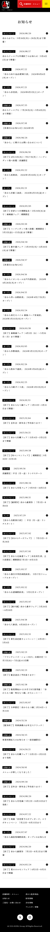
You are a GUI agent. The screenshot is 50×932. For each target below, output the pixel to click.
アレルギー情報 (32, 907)
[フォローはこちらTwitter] (20, 917)
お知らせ (6, 898)
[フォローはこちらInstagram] (30, 917)
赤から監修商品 (32, 894)
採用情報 (29, 898)
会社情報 (29, 902)
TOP (3, 10)
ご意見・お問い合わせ (11, 902)
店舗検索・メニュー (31, 4)
